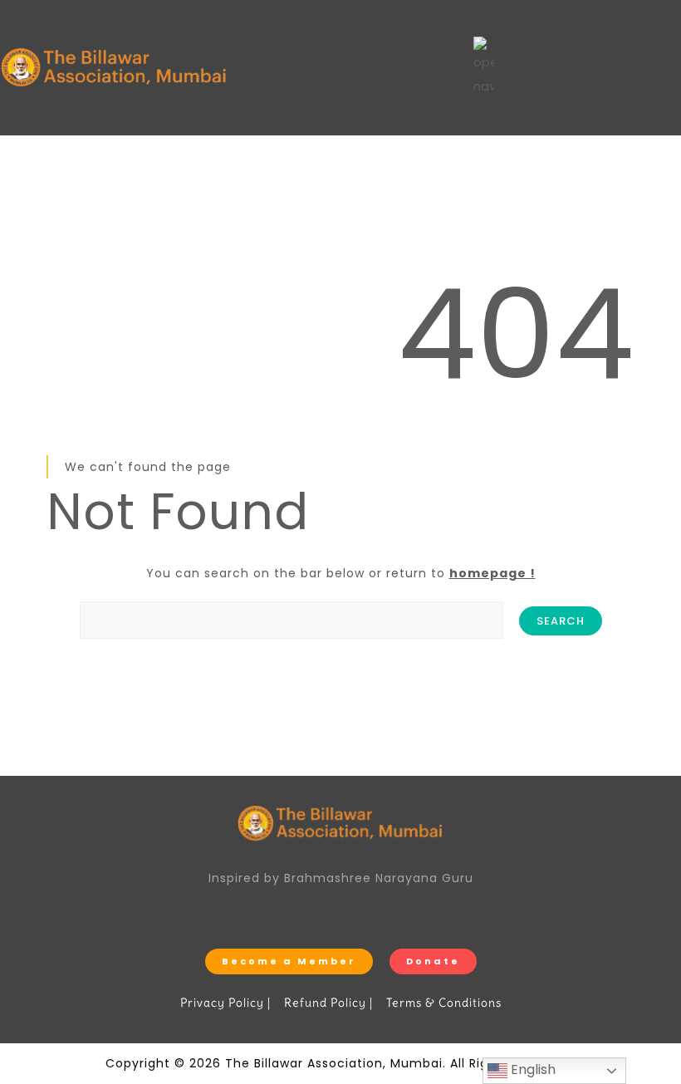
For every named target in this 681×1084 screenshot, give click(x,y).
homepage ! (492, 573)
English (531, 1069)
